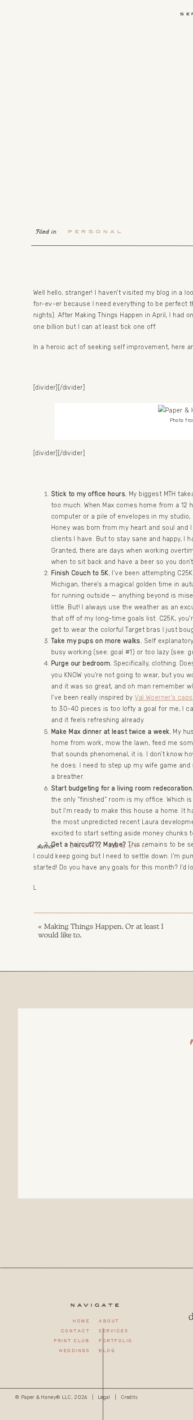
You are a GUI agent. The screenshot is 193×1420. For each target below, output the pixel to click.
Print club (71, 1341)
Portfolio (115, 1341)
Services (113, 1331)
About (108, 1321)
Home (81, 1321)
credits (129, 1397)
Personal (95, 232)
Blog (106, 1351)
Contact (75, 1331)
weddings (74, 1351)
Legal (104, 1397)
